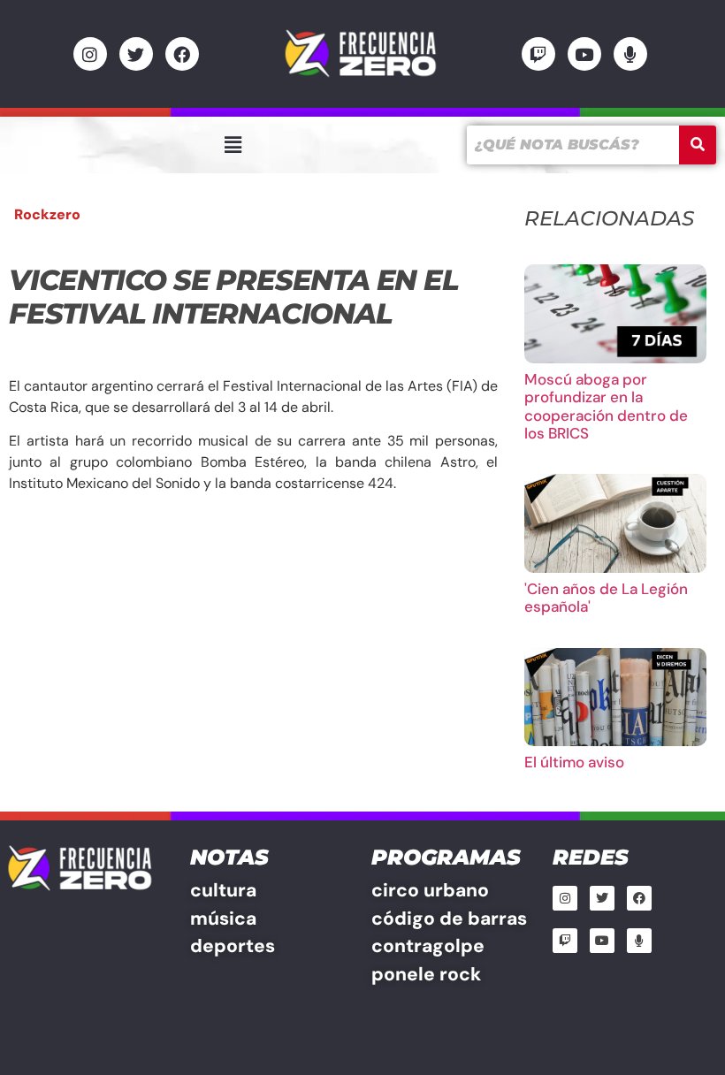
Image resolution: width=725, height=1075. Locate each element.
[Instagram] (90, 54)
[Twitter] (136, 54)
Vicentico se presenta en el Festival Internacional (234, 297)
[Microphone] (630, 54)
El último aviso (574, 762)
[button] (233, 145)
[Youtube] (584, 54)
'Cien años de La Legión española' (606, 597)
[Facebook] (182, 54)
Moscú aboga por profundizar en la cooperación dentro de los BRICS (606, 406)
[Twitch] (538, 54)
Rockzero (47, 214)
